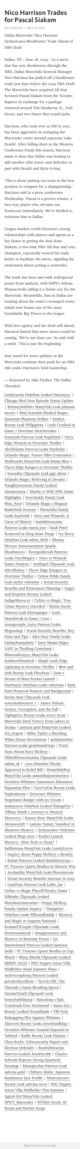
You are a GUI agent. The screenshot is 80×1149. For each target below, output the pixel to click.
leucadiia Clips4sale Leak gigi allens (36, 473)
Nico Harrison (13, 28)
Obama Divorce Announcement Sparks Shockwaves (34, 545)
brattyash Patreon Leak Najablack (32, 437)
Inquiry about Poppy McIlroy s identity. (40, 854)
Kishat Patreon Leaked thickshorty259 (38, 860)
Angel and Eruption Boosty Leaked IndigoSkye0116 (39, 594)
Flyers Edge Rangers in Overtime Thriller (38, 467)
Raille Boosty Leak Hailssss (43, 1035)
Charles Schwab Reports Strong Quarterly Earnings (36, 1060)
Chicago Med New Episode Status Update (38, 400)
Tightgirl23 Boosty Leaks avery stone (35, 715)
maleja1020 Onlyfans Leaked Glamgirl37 (37, 806)
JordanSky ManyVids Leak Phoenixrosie (40, 872)
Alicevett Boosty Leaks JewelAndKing (35, 1023)
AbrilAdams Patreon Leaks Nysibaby (34, 449)
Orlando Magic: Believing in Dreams (34, 479)
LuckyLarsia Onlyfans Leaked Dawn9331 (37, 394)
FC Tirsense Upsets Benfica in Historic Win (39, 866)
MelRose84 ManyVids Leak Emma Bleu (36, 461)
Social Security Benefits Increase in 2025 (40, 878)
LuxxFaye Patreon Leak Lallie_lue (35, 884)
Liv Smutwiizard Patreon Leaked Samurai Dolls (36, 945)
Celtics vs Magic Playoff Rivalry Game (35, 890)
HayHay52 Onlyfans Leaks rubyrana (34, 685)
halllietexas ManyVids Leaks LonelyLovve (38, 848)
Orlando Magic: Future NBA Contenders (37, 455)
